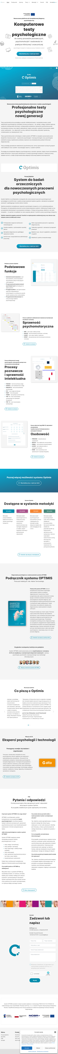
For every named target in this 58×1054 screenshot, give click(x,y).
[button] (55, 1032)
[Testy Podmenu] (29, 2)
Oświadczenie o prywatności (42, 1051)
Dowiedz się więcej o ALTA (12, 776)
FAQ (47, 2)
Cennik (42, 2)
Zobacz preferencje (50, 1048)
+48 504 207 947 (33, 934)
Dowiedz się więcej (30, 344)
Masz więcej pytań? (29, 890)
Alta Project (18, 1040)
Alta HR (17, 1036)
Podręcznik (14, 2)
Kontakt (52, 2)
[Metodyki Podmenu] (37, 2)
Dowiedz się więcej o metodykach (30, 554)
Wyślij (35, 980)
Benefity (3, 1036)
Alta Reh (17, 1035)
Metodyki (34, 2)
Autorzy (21, 2)
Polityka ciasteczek (32, 1051)
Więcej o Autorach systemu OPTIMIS (30, 667)
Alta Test (17, 1038)
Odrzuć (38, 1048)
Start (8, 2)
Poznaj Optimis (5, 1035)
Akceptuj (27, 1048)
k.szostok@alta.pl (43, 934)
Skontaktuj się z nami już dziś (29, 54)
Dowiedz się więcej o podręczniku (41, 637)
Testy (26, 2)
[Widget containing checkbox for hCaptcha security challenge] (40, 973)
